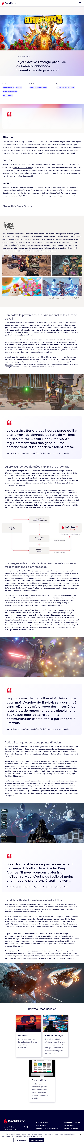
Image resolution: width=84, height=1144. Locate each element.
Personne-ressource (71, 1129)
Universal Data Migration (65, 87)
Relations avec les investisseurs (47, 1129)
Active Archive (8, 87)
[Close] (80, 1134)
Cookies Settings (20, 1140)
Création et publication (38, 87)
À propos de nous (42, 1122)
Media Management (10, 91)
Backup (19, 87)
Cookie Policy (37, 1136)
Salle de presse (41, 1125)
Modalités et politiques (72, 1122)
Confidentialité (69, 1125)
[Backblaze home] (9, 3)
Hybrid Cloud (7, 95)
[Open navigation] (79, 3)
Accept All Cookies (36, 1140)
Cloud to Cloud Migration (22, 167)
